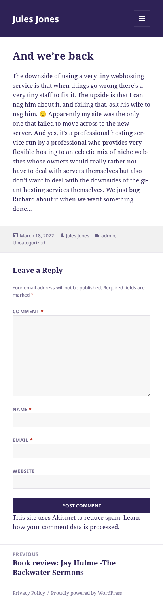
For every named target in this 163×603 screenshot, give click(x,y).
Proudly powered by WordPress (86, 593)
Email (23, 440)
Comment (28, 311)
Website (24, 471)
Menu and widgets (142, 26)
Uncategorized (29, 242)
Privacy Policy (29, 593)
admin (108, 235)
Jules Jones (36, 18)
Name (22, 409)
